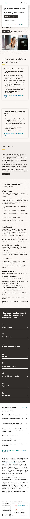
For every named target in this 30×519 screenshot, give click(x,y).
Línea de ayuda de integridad (7, 510)
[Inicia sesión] (24, 3)
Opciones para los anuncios (16, 503)
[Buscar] (19, 3)
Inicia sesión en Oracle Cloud (16, 31)
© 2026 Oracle (4, 501)
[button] (2, 3)
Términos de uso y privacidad (16, 501)
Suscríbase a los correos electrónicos (9, 507)
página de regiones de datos (9, 462)
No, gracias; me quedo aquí (10, 20)
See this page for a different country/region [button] (13, 24)
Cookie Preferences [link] (5, 503)
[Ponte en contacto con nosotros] (27, 3)
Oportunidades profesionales (7, 505)
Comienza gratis (6, 31)
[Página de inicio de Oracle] (6, 3)
